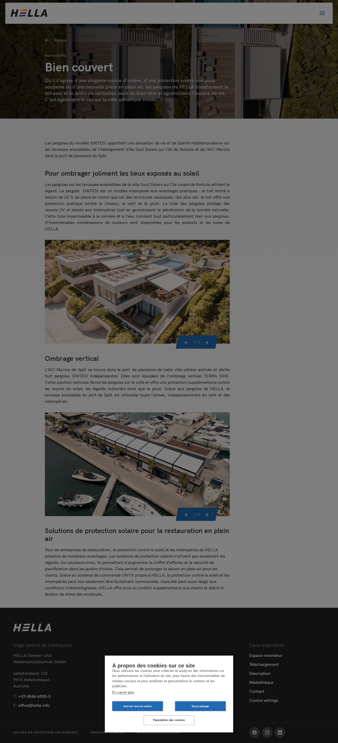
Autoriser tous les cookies (137, 706)
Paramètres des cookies (169, 720)
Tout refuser (200, 706)
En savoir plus (123, 692)
